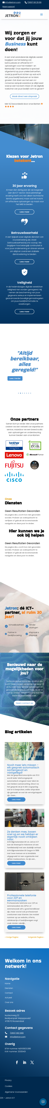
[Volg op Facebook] (17, 1062)
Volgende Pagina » (36, 937)
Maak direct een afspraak (24, 96)
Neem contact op (24, 703)
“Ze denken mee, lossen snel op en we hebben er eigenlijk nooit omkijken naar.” (24, 361)
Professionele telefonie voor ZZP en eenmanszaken (21, 898)
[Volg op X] (32, 1062)
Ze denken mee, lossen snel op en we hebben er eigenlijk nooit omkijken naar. (22, 835)
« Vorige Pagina (11, 937)
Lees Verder (15, 389)
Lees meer (24, 212)
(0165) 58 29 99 (34, 2)
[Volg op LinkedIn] (24, 1062)
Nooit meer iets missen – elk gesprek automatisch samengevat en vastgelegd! (23, 768)
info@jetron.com (13, 2)
